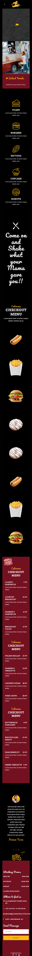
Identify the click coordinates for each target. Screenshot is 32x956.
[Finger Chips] (16, 367)
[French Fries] (16, 509)
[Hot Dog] (16, 481)
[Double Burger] (16, 396)
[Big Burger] (16, 537)
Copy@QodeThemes (16, 953)
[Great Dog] (16, 339)
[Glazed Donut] (16, 452)
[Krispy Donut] (16, 424)
